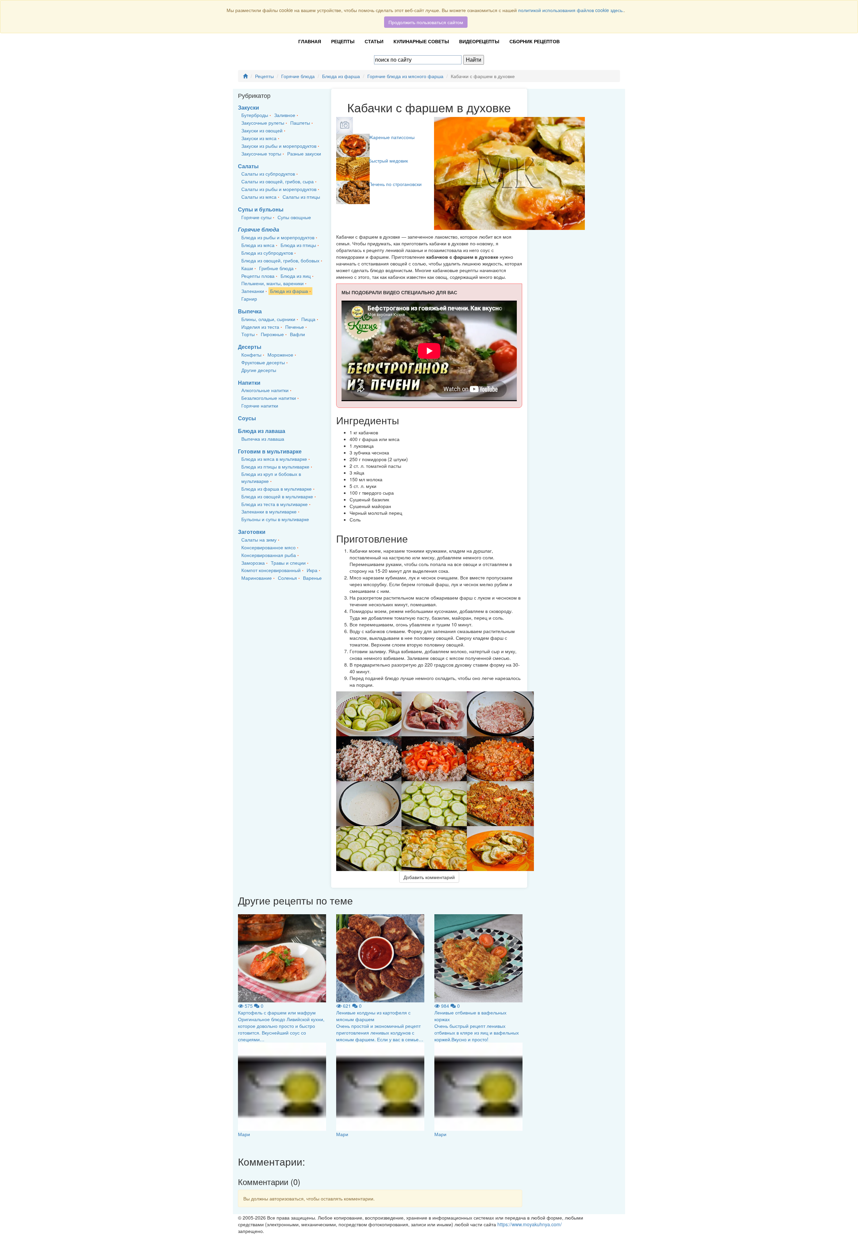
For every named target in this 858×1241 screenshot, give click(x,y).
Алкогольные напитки (265, 390)
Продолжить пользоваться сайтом (425, 22)
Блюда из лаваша (261, 431)
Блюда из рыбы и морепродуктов (277, 237)
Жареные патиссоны (392, 137)
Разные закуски (304, 153)
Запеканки (252, 291)
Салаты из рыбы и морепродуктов (278, 189)
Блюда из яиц (296, 275)
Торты (248, 334)
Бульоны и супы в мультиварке (275, 519)
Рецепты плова (257, 275)
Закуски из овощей (262, 130)
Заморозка (253, 562)
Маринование (256, 577)
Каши (247, 268)
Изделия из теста (260, 326)
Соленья (287, 577)
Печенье (294, 326)
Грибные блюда (276, 268)
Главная (309, 41)
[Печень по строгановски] (353, 191)
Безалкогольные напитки (268, 397)
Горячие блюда (298, 76)
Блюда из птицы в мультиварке (275, 466)
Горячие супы (256, 217)
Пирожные (272, 334)
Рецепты (343, 41)
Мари (244, 1134)
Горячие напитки (259, 405)
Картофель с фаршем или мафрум (277, 1012)
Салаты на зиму (259, 539)
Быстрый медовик (388, 160)
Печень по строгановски (395, 184)
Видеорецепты (479, 41)
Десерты (249, 347)
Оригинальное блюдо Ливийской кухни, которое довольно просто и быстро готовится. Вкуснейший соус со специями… (281, 1029)
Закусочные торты (261, 153)
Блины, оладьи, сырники (268, 319)
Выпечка (250, 311)
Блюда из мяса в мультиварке (274, 458)
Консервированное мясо (268, 547)
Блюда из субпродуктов (267, 252)
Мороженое (280, 354)
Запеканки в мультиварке (269, 511)
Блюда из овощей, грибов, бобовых (280, 260)
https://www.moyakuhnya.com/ (529, 1224)
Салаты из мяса (259, 196)
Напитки (249, 382)
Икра (312, 570)
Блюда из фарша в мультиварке (276, 488)
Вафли (297, 334)
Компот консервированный (271, 570)
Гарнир (249, 298)
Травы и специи (288, 562)
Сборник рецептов (534, 41)
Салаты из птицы (301, 196)
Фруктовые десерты (263, 362)
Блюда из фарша (341, 76)
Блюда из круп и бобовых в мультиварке (271, 477)
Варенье (312, 577)
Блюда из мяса (257, 245)
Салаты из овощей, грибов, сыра (277, 181)
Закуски (248, 107)
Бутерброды (254, 115)
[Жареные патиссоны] (353, 144)
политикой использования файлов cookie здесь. (571, 10)
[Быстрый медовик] (353, 168)
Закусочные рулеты (262, 122)
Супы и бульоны (261, 209)
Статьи (374, 41)
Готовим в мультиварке (270, 451)
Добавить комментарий (429, 877)
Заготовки (251, 532)
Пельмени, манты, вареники (272, 283)
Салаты (248, 166)
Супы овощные (294, 217)
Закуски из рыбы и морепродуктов (278, 145)
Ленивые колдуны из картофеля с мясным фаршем (373, 1015)
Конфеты (251, 354)
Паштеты (300, 122)
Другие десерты (258, 370)
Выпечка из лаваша (262, 438)
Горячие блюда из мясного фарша (405, 76)
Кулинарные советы (421, 41)
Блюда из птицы (298, 245)
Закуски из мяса (259, 138)
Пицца (308, 319)
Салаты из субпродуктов (268, 173)
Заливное (284, 115)
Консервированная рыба (268, 555)
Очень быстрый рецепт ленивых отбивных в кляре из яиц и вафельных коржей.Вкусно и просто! (476, 1032)
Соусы (247, 418)
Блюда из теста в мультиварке (274, 504)
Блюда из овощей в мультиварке (277, 496)
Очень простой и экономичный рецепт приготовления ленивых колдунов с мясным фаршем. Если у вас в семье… (379, 1032)
